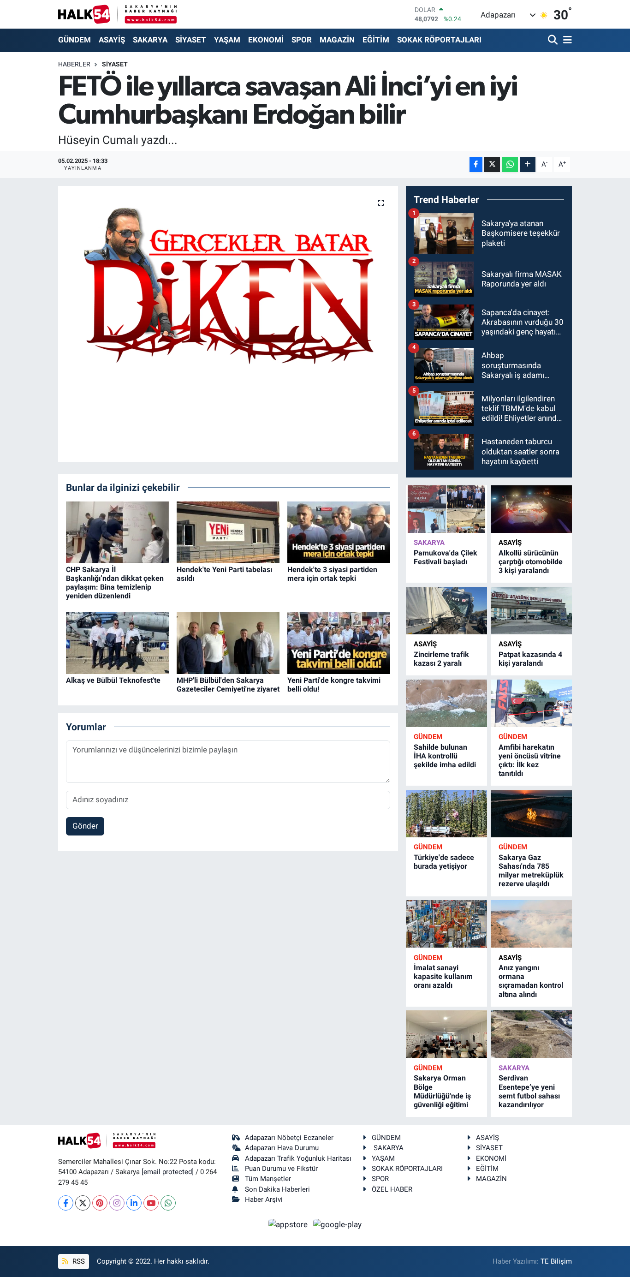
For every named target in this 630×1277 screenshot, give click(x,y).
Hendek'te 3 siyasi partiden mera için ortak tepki (332, 574)
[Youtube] (151, 1203)
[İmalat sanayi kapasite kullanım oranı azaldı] (446, 924)
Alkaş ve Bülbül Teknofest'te (113, 680)
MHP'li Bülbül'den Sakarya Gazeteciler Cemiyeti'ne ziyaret (228, 684)
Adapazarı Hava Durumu (282, 1148)
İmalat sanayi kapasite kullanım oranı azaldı (443, 976)
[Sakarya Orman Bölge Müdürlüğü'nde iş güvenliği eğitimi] (446, 1034)
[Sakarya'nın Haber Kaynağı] (117, 14)
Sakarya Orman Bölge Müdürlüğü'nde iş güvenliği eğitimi (442, 1091)
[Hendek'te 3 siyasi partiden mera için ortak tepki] (338, 531)
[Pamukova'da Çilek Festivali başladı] (446, 509)
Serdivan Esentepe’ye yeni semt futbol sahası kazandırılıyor (529, 1091)
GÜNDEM (74, 39)
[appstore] (289, 1224)
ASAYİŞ (112, 39)
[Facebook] (65, 1203)
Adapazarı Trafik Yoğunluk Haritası (298, 1158)
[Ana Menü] (565, 40)
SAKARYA (150, 39)
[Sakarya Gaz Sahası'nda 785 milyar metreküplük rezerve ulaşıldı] (531, 813)
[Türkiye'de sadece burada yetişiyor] (446, 813)
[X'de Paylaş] (492, 164)
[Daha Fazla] (527, 164)
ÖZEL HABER (392, 1189)
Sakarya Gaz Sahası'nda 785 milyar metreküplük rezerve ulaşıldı (531, 871)
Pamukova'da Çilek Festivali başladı (445, 557)
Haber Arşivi (264, 1199)
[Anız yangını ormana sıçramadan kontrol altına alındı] (531, 924)
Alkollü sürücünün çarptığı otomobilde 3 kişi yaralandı (531, 562)
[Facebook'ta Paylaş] (476, 164)
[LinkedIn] (134, 1203)
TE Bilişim (556, 1261)
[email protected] (168, 1172)
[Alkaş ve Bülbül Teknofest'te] (117, 642)
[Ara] (553, 40)
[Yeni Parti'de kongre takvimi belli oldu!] (338, 642)
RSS (78, 1261)
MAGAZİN (337, 39)
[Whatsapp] (168, 1203)
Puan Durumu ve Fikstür (281, 1168)
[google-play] (337, 1224)
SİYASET (190, 39)
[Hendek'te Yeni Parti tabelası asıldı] (228, 531)
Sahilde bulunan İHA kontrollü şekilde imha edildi (445, 756)
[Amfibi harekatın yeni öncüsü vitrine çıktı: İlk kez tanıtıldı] (531, 703)
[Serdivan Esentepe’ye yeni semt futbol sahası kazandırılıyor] (531, 1034)
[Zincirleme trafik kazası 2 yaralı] (446, 610)
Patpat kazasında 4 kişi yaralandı (530, 659)
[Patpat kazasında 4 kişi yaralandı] (531, 610)
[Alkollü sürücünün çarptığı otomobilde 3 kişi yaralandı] (531, 509)
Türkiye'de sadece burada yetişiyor (444, 862)
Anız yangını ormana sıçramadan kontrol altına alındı (531, 981)
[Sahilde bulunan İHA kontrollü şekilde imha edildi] (446, 703)
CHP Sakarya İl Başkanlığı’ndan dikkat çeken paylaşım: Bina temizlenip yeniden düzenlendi (115, 583)
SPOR (301, 39)
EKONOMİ (266, 39)
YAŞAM (227, 39)
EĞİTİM (376, 39)
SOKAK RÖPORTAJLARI (439, 39)
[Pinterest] (99, 1203)
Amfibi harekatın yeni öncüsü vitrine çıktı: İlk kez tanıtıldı (530, 760)
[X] (82, 1203)
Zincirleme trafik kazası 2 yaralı (441, 659)
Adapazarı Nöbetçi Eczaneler (289, 1138)
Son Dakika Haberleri (277, 1189)
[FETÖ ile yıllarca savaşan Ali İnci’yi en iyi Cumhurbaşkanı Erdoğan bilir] (228, 285)
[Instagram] (117, 1203)
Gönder (85, 825)
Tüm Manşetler (268, 1179)
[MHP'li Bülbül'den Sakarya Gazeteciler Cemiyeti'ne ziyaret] (228, 642)
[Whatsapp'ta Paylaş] (510, 164)
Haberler (74, 64)
